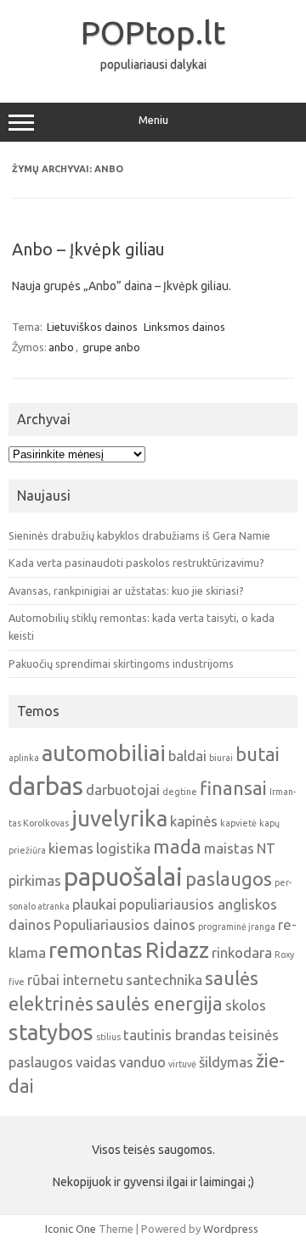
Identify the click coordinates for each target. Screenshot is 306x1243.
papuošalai (123, 877)
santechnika (164, 979)
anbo (61, 347)
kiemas (71, 848)
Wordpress (230, 1229)
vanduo (142, 1062)
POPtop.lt (153, 32)
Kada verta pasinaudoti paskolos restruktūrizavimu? (136, 562)
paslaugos (228, 879)
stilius (108, 1037)
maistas (229, 848)
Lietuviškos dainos (92, 327)
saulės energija (159, 1004)
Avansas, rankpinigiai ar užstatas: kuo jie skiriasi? (126, 590)
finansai (233, 788)
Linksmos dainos (184, 327)
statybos (51, 1032)
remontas (95, 950)
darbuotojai (123, 789)
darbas (45, 786)
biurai (221, 758)
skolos (245, 1005)
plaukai (94, 904)
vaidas (96, 1062)
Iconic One (70, 1229)
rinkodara (242, 952)
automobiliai (104, 753)
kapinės (194, 821)
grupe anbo (111, 347)
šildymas (226, 1062)
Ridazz (177, 950)
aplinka (23, 758)
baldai (187, 755)
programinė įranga (236, 926)
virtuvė (182, 1064)
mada (177, 847)
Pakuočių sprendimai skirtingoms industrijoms (121, 663)
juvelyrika (119, 818)
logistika (123, 848)
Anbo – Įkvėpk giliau (88, 249)
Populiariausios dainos (125, 924)
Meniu (153, 120)
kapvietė (238, 823)
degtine (179, 792)
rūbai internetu (75, 979)
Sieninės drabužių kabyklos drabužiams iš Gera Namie (139, 535)
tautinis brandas (174, 1035)
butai (257, 754)
